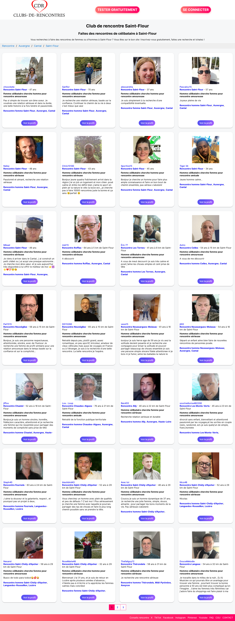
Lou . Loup (67, 403)
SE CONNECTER (196, 10)
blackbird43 (68, 482)
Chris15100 (68, 166)
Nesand (7, 561)
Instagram (180, 617)
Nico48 (183, 482)
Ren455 (125, 403)
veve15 (124, 324)
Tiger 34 (184, 166)
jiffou (6, 403)
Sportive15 (126, 166)
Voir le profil (29, 123)
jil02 (182, 324)
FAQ (211, 617)
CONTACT (227, 617)
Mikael (6, 245)
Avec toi (125, 482)
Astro (182, 245)
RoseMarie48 (69, 561)
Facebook (168, 617)
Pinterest (192, 617)
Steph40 (7, 482)
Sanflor (66, 86)
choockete (8, 86)
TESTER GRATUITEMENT (117, 10)
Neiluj (6, 166)
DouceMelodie (187, 561)
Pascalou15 (186, 86)
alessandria (127, 86)
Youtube (203, 617)
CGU (218, 617)
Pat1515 (7, 324)
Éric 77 (124, 245)
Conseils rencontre (139, 617)
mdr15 (65, 245)
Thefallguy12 (127, 561)
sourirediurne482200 (191, 403)
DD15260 (67, 324)
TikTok (157, 617)
